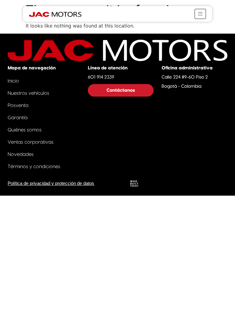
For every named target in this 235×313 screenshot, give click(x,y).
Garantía (18, 117)
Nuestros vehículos (28, 93)
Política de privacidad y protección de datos (51, 183)
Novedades (21, 154)
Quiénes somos (25, 129)
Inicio (13, 81)
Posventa (18, 105)
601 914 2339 (101, 77)
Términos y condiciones (34, 166)
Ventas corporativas (31, 142)
